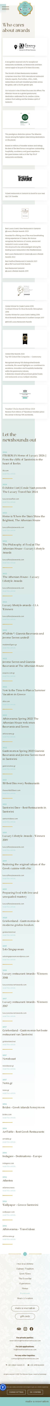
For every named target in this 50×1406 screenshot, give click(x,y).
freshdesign (43, 1374)
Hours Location (25, 1299)
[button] (3, 1387)
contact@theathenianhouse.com (25, 1358)
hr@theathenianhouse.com (25, 1349)
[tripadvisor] (19, 1330)
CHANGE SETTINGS (16, 1392)
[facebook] (31, 1329)
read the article (9, 474)
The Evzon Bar (25, 1279)
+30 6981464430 (37, 1365)
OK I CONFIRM (35, 1392)
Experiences (25, 1284)
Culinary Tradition (25, 1269)
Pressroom (25, 1294)
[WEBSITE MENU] (5, 8)
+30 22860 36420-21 (16, 1365)
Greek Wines (25, 1274)
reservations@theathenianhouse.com (25, 1340)
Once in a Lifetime (25, 1264)
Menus (25, 1289)
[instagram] (25, 1329)
